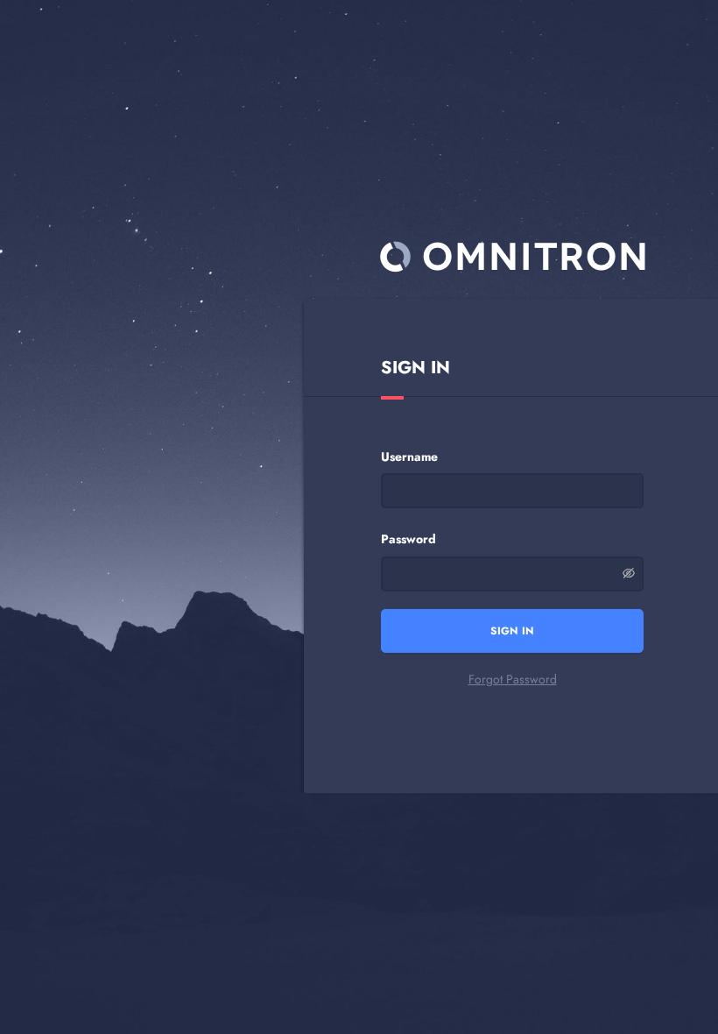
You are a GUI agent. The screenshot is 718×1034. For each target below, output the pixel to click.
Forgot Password (512, 679)
